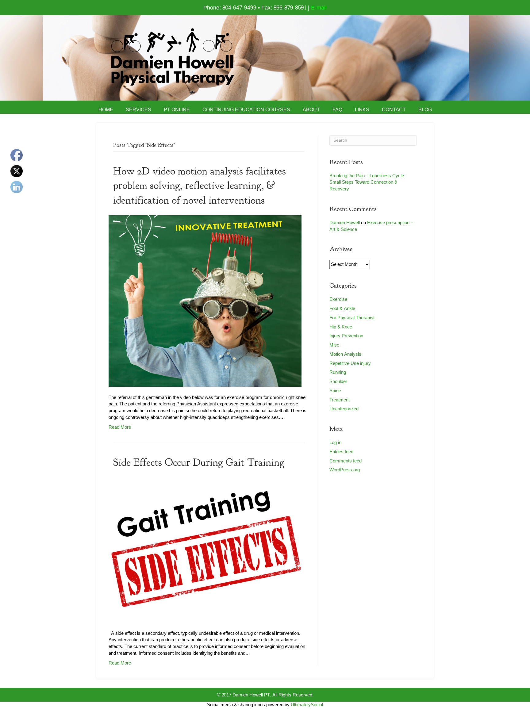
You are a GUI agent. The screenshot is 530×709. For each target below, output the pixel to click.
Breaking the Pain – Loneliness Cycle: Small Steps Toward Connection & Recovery (367, 183)
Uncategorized (344, 409)
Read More (120, 427)
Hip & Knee (340, 327)
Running (337, 372)
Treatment (339, 400)
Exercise (338, 299)
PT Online (177, 110)
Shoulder (338, 381)
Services (138, 110)
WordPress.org (344, 470)
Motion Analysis (345, 354)
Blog (425, 110)
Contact (394, 110)
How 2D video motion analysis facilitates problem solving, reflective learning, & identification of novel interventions (199, 185)
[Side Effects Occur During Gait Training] (205, 551)
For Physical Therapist (351, 318)
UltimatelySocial (307, 705)
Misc (334, 345)
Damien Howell (344, 223)
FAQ (337, 110)
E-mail (319, 8)
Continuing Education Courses (246, 110)
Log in (335, 443)
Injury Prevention (346, 336)
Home (105, 110)
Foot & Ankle (342, 309)
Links (362, 110)
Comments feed (345, 461)
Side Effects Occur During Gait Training (198, 462)
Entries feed (341, 452)
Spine (335, 391)
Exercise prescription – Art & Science (371, 226)
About (311, 110)
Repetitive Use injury (350, 363)
